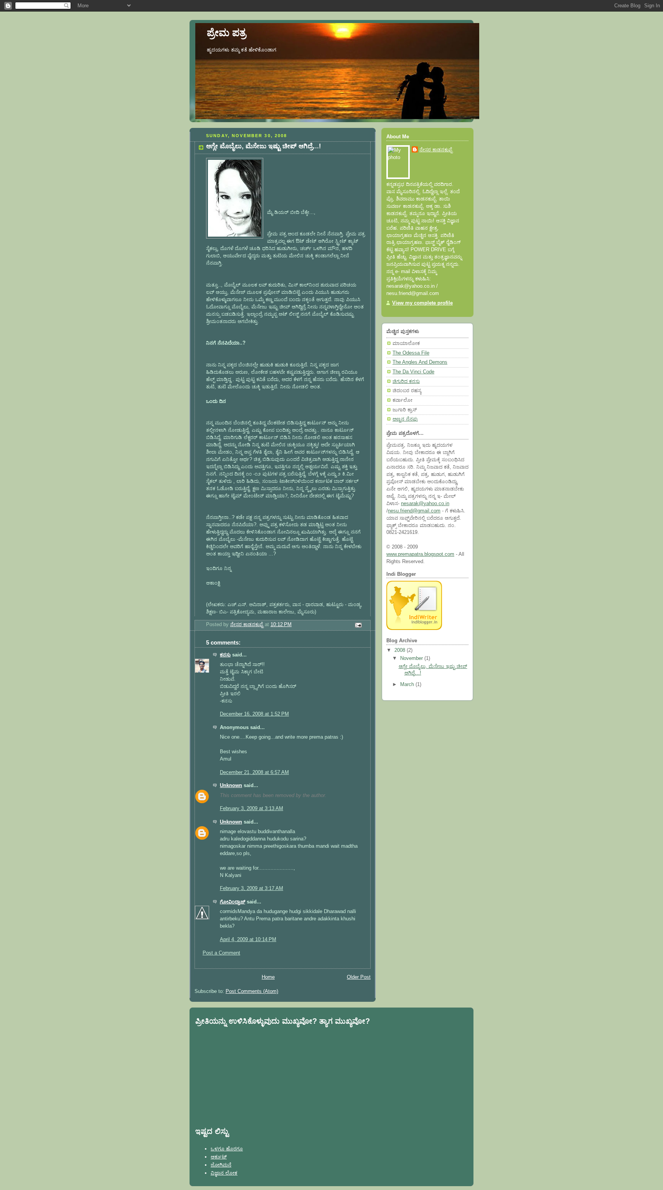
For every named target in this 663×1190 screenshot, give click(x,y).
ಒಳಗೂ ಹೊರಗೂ (227, 1149)
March (408, 684)
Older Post (359, 977)
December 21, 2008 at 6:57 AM (254, 772)
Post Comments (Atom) (252, 991)
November (412, 658)
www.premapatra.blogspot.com (420, 554)
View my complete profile (422, 303)
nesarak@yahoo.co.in (425, 503)
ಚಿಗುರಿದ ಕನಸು (406, 381)
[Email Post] (358, 625)
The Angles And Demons (420, 362)
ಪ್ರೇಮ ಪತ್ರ (226, 32)
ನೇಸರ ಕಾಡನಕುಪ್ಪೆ (435, 149)
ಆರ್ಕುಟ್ (219, 1157)
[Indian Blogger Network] (414, 628)
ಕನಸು (225, 655)
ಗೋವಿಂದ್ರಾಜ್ (232, 902)
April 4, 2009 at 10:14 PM (248, 939)
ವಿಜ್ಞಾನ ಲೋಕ (224, 1173)
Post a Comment (221, 953)
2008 (400, 650)
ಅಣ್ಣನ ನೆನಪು (405, 419)
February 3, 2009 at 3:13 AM (251, 808)
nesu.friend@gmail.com (414, 511)
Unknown (231, 785)
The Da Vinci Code (413, 372)
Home (268, 977)
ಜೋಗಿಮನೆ (221, 1165)
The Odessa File (411, 353)
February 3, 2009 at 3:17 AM (251, 888)
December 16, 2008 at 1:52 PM (254, 714)
